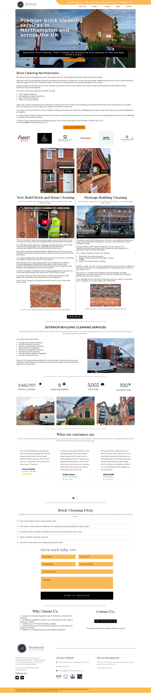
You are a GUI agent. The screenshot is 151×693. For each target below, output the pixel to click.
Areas (94, 6)
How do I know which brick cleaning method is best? (41, 542)
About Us (82, 6)
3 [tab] (77, 498)
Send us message (77, 595)
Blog (118, 6)
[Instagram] (128, 2)
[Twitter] (121, 2)
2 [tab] (75, 498)
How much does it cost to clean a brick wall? (38, 521)
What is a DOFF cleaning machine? (34, 537)
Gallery (107, 6)
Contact (129, 6)
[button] (74, 60)
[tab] (75, 521)
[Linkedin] (131, 2)
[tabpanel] (35, 463)
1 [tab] (73, 498)
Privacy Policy (54, 691)
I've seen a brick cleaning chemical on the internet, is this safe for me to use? (51, 532)
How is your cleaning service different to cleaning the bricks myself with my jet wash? (55, 526)
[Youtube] (124, 2)
